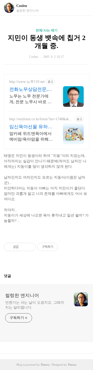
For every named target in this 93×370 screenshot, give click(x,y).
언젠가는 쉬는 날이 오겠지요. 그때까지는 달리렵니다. (34, 305)
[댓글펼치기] (13, 275)
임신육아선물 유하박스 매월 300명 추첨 (30, 127)
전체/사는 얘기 (47, 30)
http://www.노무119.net (27, 82)
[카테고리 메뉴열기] (84, 7)
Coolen (21, 6)
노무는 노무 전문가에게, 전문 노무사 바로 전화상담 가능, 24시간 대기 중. (30, 99)
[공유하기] (23, 247)
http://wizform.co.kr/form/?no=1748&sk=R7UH (41, 119)
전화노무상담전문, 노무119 (28, 89)
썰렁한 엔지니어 (22, 295)
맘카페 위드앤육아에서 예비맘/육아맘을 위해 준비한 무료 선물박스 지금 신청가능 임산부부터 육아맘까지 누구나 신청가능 (31, 136)
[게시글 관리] (30, 247)
